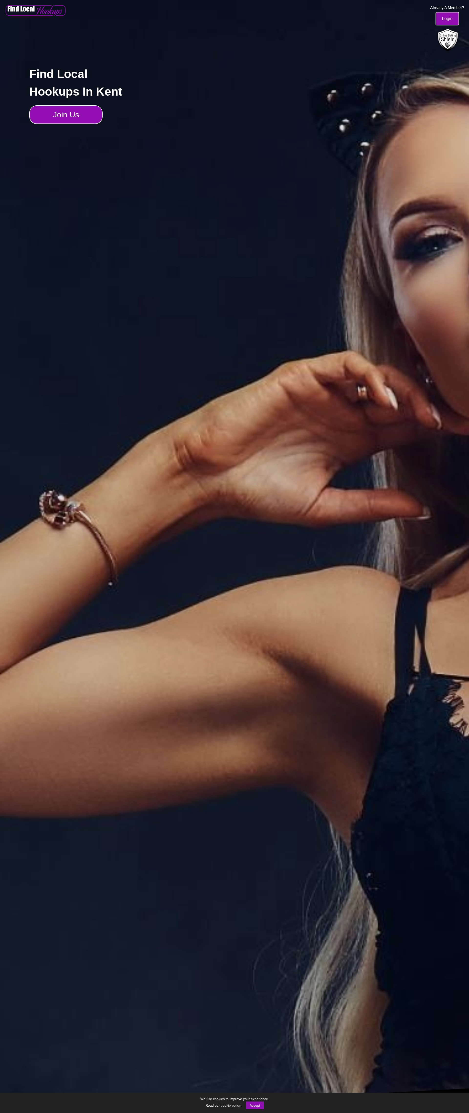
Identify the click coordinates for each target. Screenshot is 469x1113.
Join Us (66, 114)
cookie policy (230, 1105)
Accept (255, 1105)
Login (447, 18)
